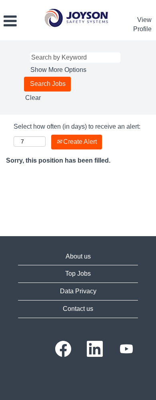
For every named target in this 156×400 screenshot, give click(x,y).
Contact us (78, 308)
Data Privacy (78, 291)
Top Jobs (78, 273)
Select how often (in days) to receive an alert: (77, 126)
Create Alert (79, 141)
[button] (19, 21)
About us (78, 256)
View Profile (142, 24)
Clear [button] (33, 97)
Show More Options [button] (58, 69)
